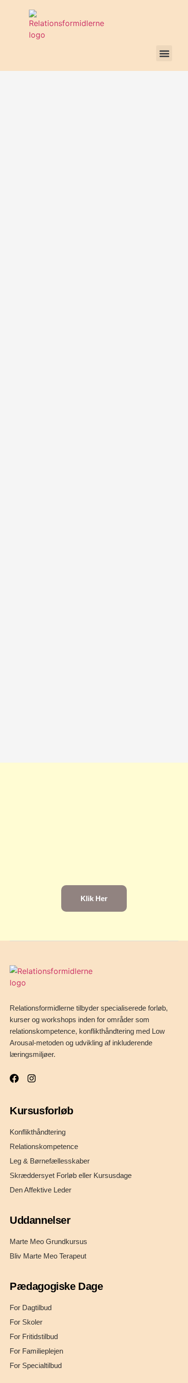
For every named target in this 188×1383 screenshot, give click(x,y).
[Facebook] (14, 1078)
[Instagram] (31, 1078)
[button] (164, 53)
